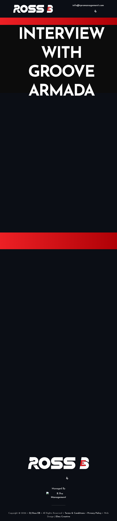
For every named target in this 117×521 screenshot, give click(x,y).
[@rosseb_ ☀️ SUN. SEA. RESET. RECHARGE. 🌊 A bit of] (29, 298)
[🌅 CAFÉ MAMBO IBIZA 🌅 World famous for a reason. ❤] (87, 428)
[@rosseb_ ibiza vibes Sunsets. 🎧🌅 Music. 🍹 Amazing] (29, 363)
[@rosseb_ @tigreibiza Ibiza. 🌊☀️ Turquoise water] (87, 330)
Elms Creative (63, 517)
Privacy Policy (94, 513)
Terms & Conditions (75, 513)
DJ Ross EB (34, 513)
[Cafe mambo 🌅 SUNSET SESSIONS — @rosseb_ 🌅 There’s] (29, 428)
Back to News (58, 181)
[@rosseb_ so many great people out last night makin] (29, 330)
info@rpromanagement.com (88, 5)
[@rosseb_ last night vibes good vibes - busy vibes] (87, 363)
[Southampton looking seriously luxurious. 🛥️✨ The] (87, 265)
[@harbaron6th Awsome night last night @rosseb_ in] (29, 265)
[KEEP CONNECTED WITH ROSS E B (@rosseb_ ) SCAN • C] (29, 396)
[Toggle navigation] (5, 21)
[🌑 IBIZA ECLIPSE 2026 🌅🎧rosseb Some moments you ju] (87, 298)
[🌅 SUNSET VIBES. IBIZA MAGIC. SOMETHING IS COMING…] (87, 396)
